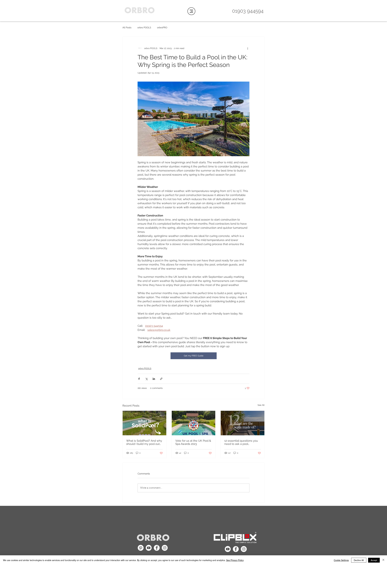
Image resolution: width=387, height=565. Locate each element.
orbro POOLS (144, 27)
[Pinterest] (141, 548)
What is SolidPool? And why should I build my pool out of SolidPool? (144, 442)
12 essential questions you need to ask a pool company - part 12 (241, 442)
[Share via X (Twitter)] (146, 378)
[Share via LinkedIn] (153, 378)
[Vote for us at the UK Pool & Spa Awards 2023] (193, 423)
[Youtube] (149, 548)
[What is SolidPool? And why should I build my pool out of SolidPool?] (144, 423)
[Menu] (191, 11)
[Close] (383, 560)
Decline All (359, 560)
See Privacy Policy (235, 560)
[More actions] (247, 48)
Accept (374, 560)
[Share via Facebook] (139, 378)
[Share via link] (161, 378)
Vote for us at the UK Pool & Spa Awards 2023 (193, 442)
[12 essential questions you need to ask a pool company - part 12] (242, 423)
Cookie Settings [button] (341, 560)
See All (261, 405)
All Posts (126, 27)
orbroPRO (162, 27)
